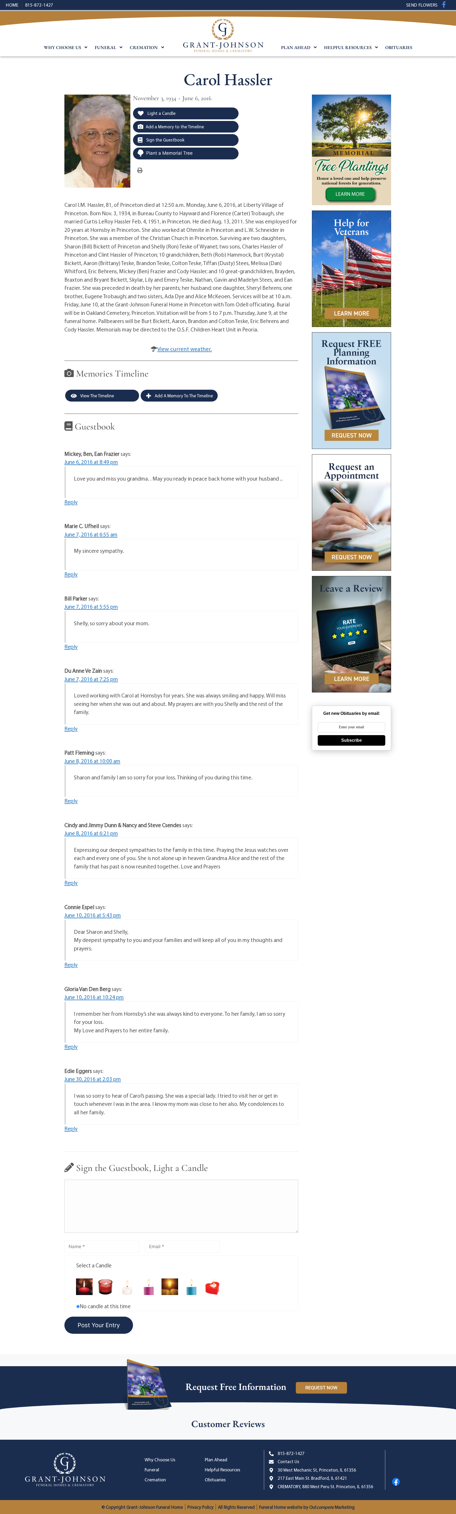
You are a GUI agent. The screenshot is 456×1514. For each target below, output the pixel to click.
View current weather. (184, 349)
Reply (71, 502)
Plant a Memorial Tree (169, 153)
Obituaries (398, 47)
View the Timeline (96, 395)
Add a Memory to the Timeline (175, 126)
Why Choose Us (62, 47)
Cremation (144, 47)
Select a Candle (94, 1265)
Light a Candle (160, 113)
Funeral (105, 47)
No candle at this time (105, 1306)
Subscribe (351, 740)
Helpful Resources (348, 47)
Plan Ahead (295, 47)
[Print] (140, 170)
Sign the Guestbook (164, 140)
